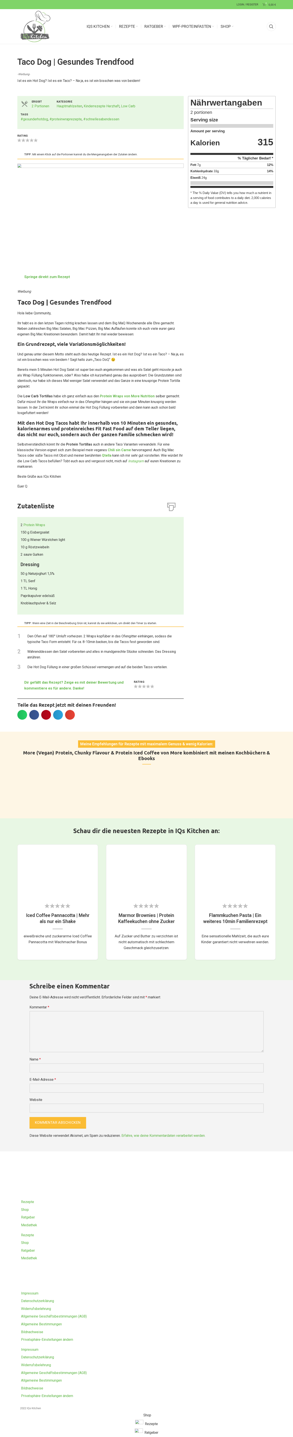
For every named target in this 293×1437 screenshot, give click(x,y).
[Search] (271, 26)
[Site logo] (35, 26)
